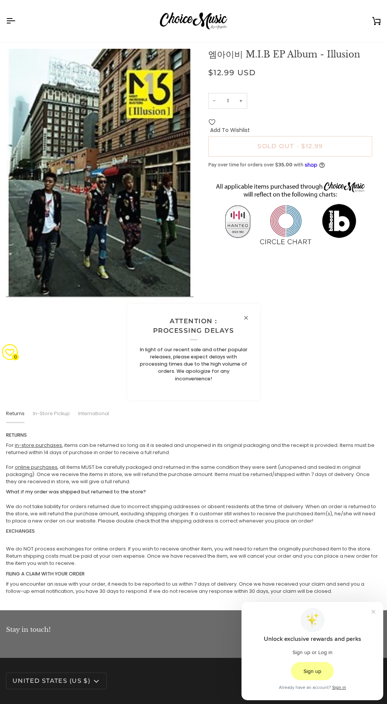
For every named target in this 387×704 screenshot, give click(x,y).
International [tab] (93, 413)
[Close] (249, 318)
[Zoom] (20, 287)
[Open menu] (17, 21)
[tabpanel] (193, 513)
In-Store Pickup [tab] (51, 413)
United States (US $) (51, 680)
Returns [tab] (15, 413)
